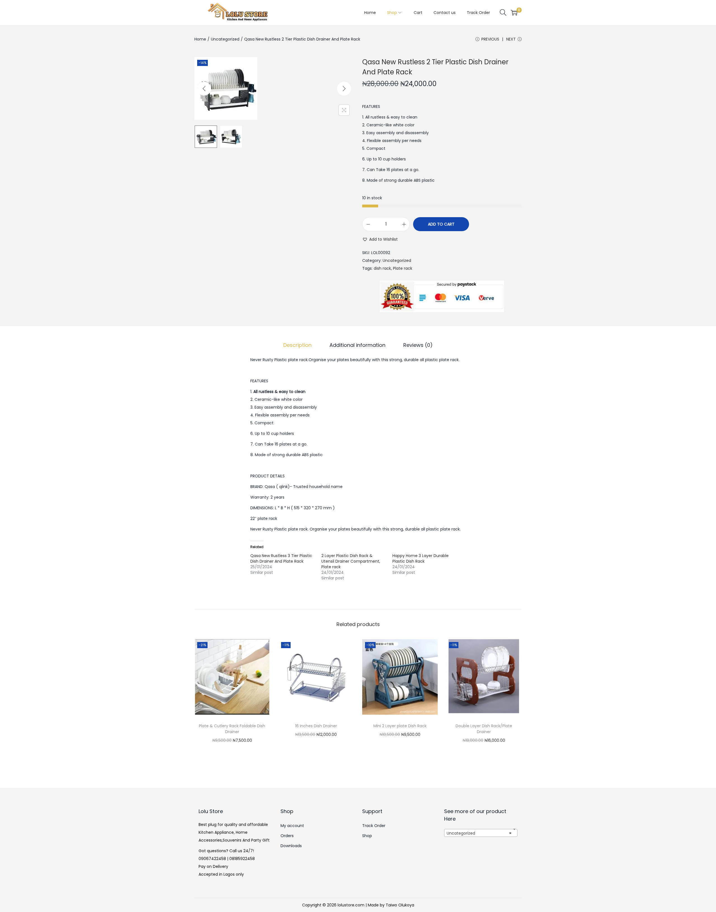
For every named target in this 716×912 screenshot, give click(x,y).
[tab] (297, 345)
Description (297, 345)
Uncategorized (225, 39)
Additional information (357, 345)
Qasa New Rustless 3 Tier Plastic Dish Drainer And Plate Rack (281, 558)
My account (292, 825)
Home (200, 39)
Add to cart (441, 224)
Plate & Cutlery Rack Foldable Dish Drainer (232, 729)
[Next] (344, 89)
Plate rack (402, 268)
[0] (514, 12)
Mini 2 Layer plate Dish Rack (400, 726)
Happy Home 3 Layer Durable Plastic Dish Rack (420, 558)
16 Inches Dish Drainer (316, 726)
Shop (367, 835)
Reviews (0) (418, 345)
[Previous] (204, 89)
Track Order (373, 825)
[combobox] (481, 833)
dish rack (382, 268)
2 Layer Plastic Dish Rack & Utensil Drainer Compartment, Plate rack (350, 561)
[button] (380, 239)
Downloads (291, 846)
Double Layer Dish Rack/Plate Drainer (484, 729)
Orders (287, 835)
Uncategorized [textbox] (479, 833)
